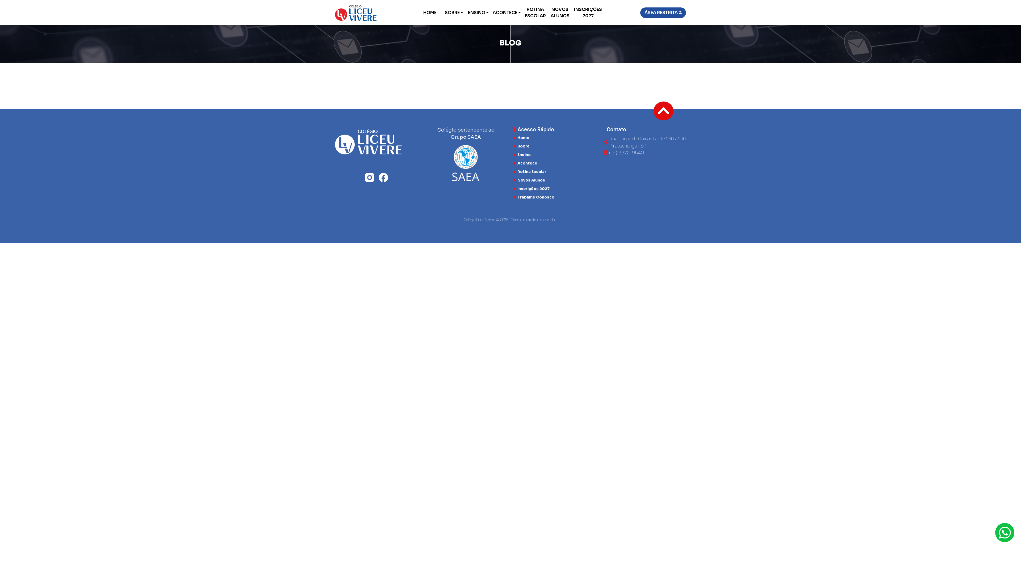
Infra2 (469, 69)
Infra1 (585, 69)
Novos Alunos (560, 13)
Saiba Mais (351, 80)
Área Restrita (661, 12)
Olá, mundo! (484, 90)
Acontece (505, 12)
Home (430, 12)
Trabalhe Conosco (535, 197)
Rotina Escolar (535, 13)
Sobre (452, 12)
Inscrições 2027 (588, 13)
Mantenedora (370, 90)
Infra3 (352, 69)
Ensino (476, 12)
